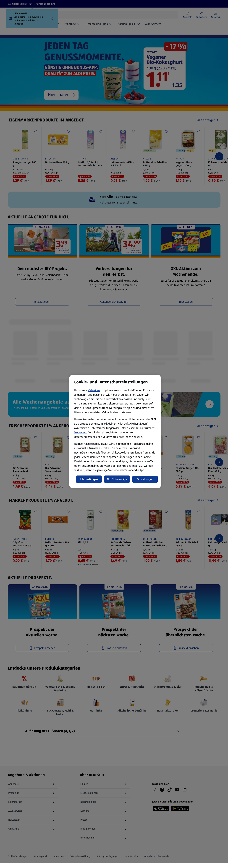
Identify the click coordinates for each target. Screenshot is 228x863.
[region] (115, 431)
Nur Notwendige (117, 479)
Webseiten (94, 390)
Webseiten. (80, 432)
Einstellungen (145, 479)
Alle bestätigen (89, 479)
